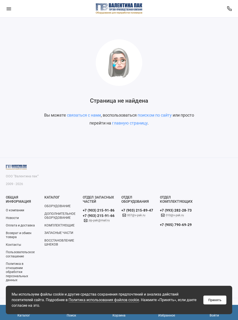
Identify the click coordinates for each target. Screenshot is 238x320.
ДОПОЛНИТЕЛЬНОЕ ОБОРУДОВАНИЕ (60, 216)
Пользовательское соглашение (20, 254)
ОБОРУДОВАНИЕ (57, 206)
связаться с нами (84, 115)
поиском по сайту (155, 115)
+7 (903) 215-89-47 (137, 210)
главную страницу (130, 123)
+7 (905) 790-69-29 (176, 225)
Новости (12, 218)
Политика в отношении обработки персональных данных (17, 272)
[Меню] (8, 8)
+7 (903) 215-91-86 (99, 210)
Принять (214, 300)
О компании (15, 210)
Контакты (13, 244)
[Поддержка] (229, 8)
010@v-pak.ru (175, 215)
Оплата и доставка (20, 225)
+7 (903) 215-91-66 (99, 216)
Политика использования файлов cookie (104, 300)
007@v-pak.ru (136, 215)
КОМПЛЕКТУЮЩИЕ (59, 225)
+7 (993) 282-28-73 (176, 210)
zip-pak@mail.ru (99, 220)
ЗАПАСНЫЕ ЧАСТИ (58, 233)
